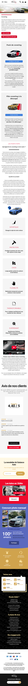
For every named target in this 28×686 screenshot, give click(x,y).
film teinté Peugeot (12, 664)
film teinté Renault (19, 664)
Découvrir (14, 499)
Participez (14, 543)
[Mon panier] (25, 2)
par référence (14, 679)
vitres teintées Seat (7, 669)
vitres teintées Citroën (15, 669)
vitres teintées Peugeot (12, 668)
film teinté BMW (19, 665)
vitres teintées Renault (21, 668)
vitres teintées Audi (15, 667)
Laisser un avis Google (14, 447)
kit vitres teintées (9, 667)
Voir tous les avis (14, 443)
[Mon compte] (23, 2)
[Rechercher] (20, 682)
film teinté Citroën (13, 665)
